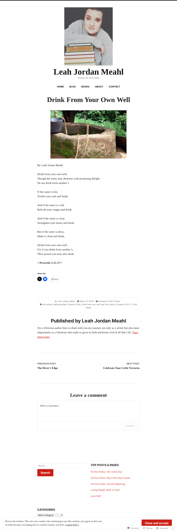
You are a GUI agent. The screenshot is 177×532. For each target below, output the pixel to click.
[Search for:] (61, 466)
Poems (117, 301)
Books (85, 86)
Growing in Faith (105, 301)
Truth (134, 304)
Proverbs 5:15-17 (123, 304)
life (106, 304)
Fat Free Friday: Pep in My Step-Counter (110, 478)
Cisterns (71, 304)
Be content (47, 304)
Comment (130, 426)
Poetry (112, 304)
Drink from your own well (93, 304)
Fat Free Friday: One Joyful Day (106, 471)
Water (88, 308)
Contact (114, 86)
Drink (78, 304)
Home (60, 86)
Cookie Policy (72, 525)
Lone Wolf (96, 496)
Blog (72, 86)
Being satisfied (60, 304)
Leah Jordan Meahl (89, 71)
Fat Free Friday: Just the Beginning (108, 484)
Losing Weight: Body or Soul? (105, 490)
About (99, 86)
